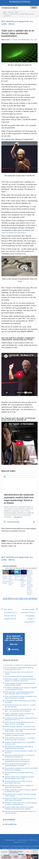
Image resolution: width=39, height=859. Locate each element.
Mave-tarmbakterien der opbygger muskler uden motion (19, 773)
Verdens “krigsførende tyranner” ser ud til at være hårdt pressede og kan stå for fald (19, 714)
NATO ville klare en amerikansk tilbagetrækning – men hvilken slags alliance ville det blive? (20, 693)
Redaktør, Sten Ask (30, 39)
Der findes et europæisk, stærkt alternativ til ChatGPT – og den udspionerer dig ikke (24, 580)
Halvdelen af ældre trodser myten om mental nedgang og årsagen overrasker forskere (21, 803)
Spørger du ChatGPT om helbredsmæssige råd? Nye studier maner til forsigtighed (20, 799)
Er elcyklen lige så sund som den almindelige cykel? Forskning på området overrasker (20, 734)
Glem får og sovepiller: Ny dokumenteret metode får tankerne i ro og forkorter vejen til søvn (20, 680)
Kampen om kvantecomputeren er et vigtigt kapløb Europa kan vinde (20, 743)
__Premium (10, 12)
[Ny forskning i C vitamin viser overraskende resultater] (5, 572)
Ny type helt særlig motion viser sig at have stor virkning (19, 673)
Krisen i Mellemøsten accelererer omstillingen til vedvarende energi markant (19, 786)
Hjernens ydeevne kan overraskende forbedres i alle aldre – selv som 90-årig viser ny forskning (30, 588)
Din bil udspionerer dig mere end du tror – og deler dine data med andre (20, 706)
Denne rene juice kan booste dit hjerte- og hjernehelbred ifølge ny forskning (17, 764)
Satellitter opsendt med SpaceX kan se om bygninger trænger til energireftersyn (28, 615)
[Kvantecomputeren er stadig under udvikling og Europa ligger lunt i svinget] (11, 572)
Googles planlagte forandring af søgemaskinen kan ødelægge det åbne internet (20, 684)
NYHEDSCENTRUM (19, 1)
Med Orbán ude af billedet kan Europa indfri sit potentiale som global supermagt (19, 747)
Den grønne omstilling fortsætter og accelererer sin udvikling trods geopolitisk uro (20, 756)
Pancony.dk (23, 842)
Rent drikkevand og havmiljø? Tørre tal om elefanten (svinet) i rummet (20, 795)
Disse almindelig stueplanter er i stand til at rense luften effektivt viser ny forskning (21, 769)
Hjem (4, 12)
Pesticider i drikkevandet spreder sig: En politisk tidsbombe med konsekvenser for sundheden (19, 808)
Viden (16, 12)
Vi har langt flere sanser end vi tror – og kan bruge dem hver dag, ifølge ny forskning (20, 738)
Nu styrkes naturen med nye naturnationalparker (19, 676)
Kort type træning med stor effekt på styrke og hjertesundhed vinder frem (18, 782)
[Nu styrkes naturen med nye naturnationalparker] (18, 572)
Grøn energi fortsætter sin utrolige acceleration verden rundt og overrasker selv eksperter (21, 697)
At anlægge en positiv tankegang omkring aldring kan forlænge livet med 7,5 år (21, 719)
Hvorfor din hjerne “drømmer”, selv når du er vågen (20, 726)
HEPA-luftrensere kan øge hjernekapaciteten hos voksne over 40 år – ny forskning (19, 723)
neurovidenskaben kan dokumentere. (14, 232)
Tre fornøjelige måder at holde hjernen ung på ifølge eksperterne (20, 701)
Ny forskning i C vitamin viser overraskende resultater (21, 665)
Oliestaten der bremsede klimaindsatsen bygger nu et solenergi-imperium (20, 812)
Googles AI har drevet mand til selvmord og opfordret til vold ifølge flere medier (21, 790)
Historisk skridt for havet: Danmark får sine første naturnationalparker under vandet (19, 777)
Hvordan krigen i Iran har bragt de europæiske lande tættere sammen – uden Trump (20, 730)
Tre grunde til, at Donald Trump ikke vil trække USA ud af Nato (20, 752)
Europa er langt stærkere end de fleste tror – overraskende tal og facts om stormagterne (18, 760)
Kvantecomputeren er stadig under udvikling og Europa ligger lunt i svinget (13, 579)
